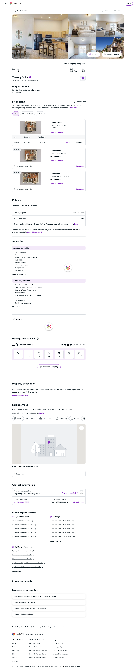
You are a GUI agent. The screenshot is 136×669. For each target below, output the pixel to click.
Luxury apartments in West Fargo (23, 555)
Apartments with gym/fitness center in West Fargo (28, 563)
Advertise (15, 657)
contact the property (35, 232)
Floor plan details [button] (56, 132)
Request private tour (20, 396)
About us (15, 643)
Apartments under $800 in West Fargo (62, 529)
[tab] (27, 113)
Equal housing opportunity (72, 666)
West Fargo (48, 627)
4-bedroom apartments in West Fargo (24, 537)
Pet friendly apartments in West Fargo (24, 551)
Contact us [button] (80, 166)
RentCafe (15, 627)
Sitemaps (15, 661)
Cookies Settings (58, 657)
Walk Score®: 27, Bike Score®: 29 (25, 467)
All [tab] (16, 114)
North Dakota (25, 627)
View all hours (78, 502)
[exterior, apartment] (110, 48)
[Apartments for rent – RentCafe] (16, 3)
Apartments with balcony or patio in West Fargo (27, 567)
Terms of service (58, 643)
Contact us (15, 647)
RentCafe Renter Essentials (38, 650)
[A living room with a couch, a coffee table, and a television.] (110, 25)
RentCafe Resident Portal (37, 657)
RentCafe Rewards (35, 647)
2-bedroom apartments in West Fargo (24, 529)
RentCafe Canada (35, 643)
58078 (41, 413)
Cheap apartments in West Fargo (23, 559)
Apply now (78, 142)
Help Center (16, 650)
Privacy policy (57, 647)
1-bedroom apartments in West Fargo (24, 525)
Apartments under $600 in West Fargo (62, 521)
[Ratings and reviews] (37, 338)
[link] (129, 4)
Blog (13, 654)
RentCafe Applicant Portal (37, 654)
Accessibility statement (60, 654)
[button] (40, 36)
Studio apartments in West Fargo (23, 521)
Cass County (37, 627)
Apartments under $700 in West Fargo (62, 525)
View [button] (67, 143)
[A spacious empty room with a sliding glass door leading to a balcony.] (82, 48)
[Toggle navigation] (5, 3)
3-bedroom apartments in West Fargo (24, 533)
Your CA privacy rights (60, 650)
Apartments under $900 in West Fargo (62, 533)
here (76, 224)
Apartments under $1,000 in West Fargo (62, 537)
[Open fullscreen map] (81, 428)
